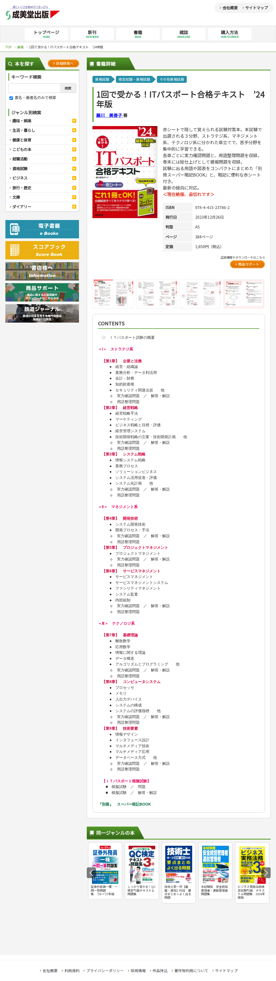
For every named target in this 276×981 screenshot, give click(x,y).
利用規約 (72, 971)
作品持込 (160, 971)
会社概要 (230, 7)
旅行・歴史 (21, 187)
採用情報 (138, 971)
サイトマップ (256, 7)
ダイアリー (21, 206)
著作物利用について (191, 971)
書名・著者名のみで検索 (35, 97)
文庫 (16, 197)
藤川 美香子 (109, 115)
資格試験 (19, 168)
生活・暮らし (23, 130)
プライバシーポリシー (105, 971)
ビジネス (19, 178)
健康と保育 (21, 140)
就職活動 (19, 158)
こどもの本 (21, 149)
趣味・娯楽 (21, 120)
